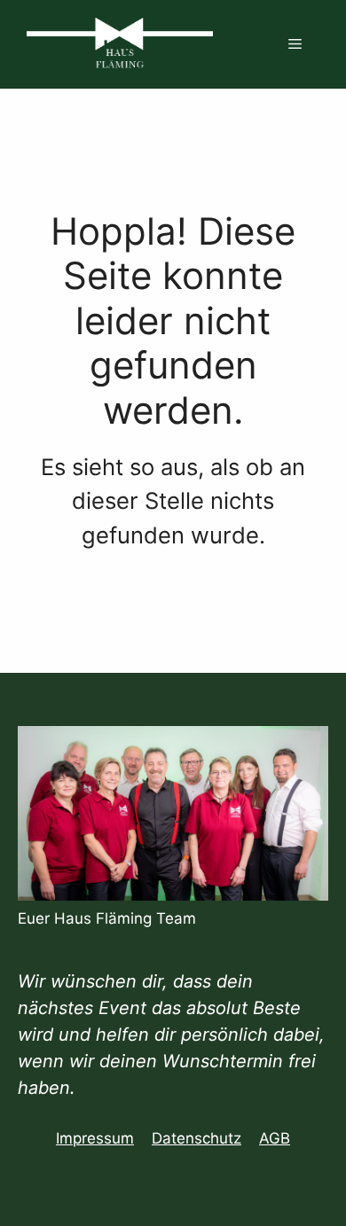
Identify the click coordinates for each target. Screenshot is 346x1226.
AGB (274, 1138)
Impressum (95, 1138)
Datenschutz (196, 1138)
